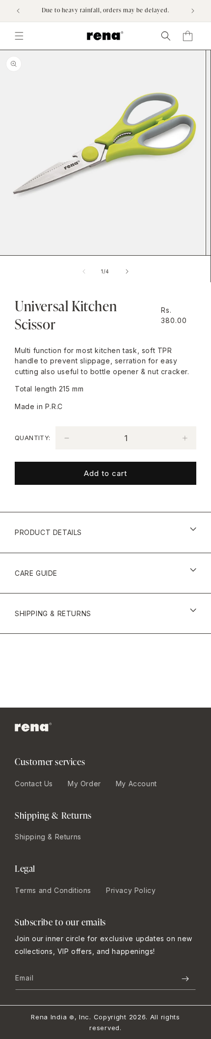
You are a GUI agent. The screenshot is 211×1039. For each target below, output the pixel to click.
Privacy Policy (131, 890)
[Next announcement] (193, 11)
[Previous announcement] (18, 11)
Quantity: (33, 438)
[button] (166, 36)
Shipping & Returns (48, 836)
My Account (136, 783)
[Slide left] (84, 271)
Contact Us (34, 783)
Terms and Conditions (53, 890)
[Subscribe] (185, 978)
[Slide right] (127, 271)
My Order (84, 783)
